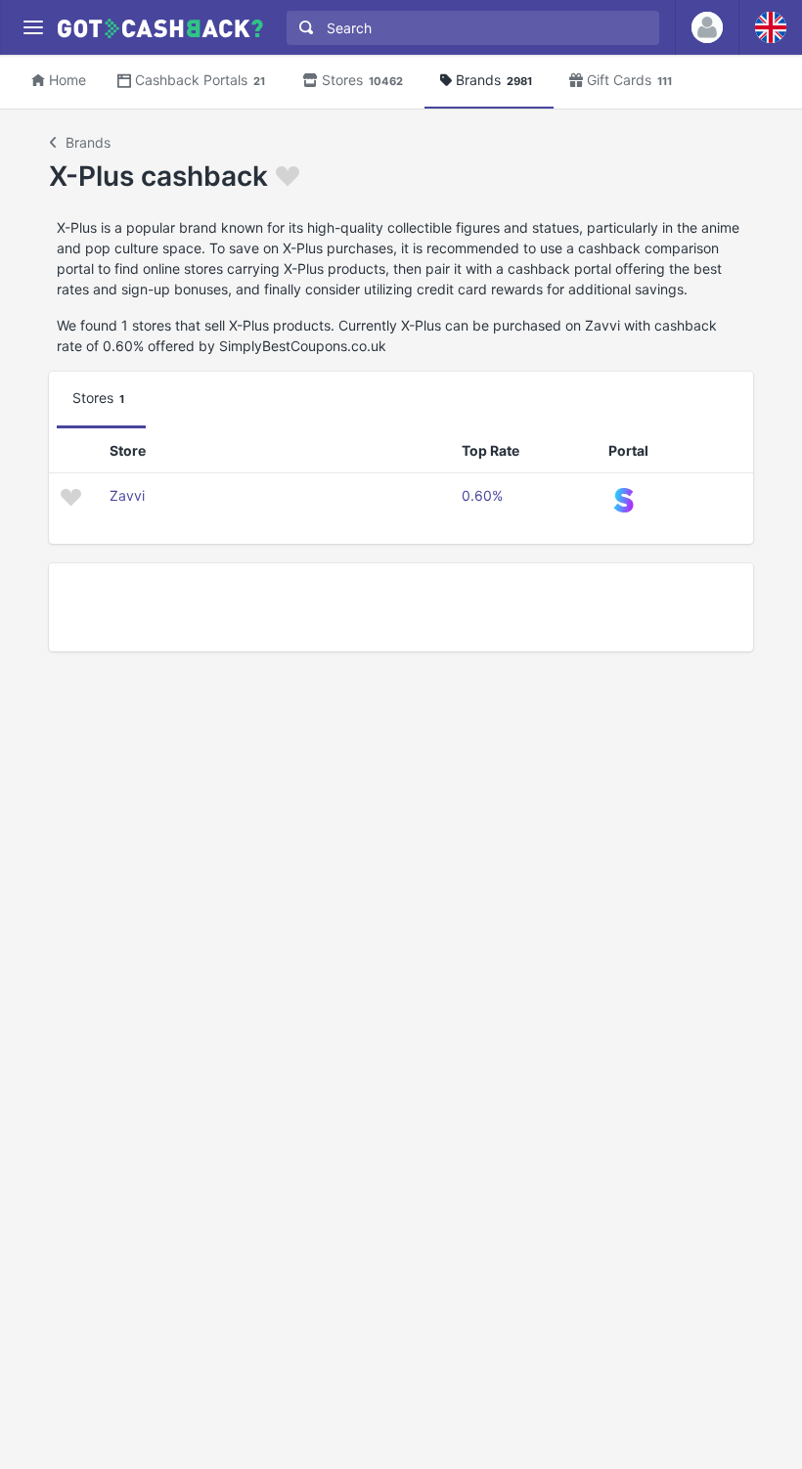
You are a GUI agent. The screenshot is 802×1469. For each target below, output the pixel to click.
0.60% (482, 495)
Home (67, 79)
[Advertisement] (401, 607)
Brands (494, 79)
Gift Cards (629, 79)
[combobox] (468, 28)
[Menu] (33, 28)
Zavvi (127, 495)
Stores (362, 79)
